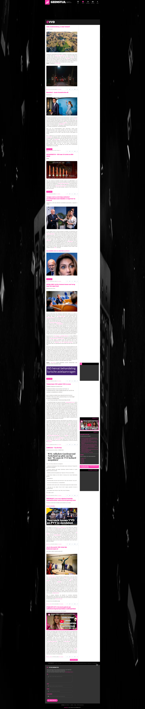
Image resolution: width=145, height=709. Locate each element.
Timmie (65, 122)
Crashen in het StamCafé (85, 451)
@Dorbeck (48, 281)
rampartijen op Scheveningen (53, 435)
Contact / (56, 663)
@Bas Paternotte (49, 150)
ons (70, 580)
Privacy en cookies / (68, 663)
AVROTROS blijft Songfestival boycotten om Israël (89, 444)
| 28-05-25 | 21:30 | (55, 444)
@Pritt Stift (48, 89)
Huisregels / (60, 663)
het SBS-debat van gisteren (63, 183)
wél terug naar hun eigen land (55, 322)
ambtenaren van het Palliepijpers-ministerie (64, 342)
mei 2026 (82, 461)
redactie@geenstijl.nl (69, 671)
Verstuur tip (53, 700)
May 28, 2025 (67, 400)
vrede (69, 424)
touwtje (66, 435)
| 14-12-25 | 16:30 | (55, 89)
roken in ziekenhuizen (61, 527)
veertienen (48, 240)
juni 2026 (82, 460)
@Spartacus (48, 544)
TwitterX (67, 58)
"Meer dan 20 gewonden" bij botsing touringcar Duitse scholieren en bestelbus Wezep (89, 450)
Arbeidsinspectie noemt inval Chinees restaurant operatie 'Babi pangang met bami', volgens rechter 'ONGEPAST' (89, 442)
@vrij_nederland (60, 396)
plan (65, 578)
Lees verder (49, 149)
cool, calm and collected (52, 641)
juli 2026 (82, 459)
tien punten (50, 441)
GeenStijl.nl (66, 707)
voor (71, 579)
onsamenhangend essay (70, 402)
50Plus (55, 247)
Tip (47, 674)
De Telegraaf (70, 241)
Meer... (82, 463)
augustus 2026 (83, 458)
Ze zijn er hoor (58, 63)
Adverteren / (90, 663)
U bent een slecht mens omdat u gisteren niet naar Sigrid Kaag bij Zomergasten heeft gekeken (89, 446)
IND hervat (53, 362)
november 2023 (49, 440)
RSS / (63, 663)
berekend (57, 139)
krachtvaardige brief (50, 317)
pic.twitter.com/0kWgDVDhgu (52, 398)
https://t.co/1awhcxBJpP (69, 396)
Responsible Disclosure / (83, 663)
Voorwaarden (94, 663)
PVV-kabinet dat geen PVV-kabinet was (56, 338)
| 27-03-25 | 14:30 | (56, 544)
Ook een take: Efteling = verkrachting (87, 452)
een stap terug (66, 641)
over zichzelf (57, 439)
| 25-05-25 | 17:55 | (55, 495)
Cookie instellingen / (75, 663)
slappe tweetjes (61, 316)
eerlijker (48, 580)
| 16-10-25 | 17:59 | (55, 281)
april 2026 (82, 462)
